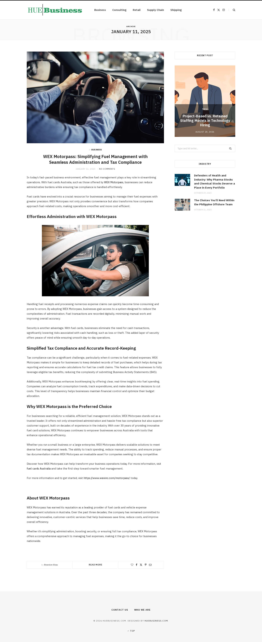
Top (132, 630)
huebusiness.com (156, 620)
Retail (137, 10)
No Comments (107, 169)
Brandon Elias (51, 564)
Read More (95, 564)
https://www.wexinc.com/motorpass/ (107, 478)
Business (100, 10)
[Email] (150, 565)
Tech (205, 109)
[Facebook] (136, 565)
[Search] (232, 10)
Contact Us (119, 609)
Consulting (119, 10)
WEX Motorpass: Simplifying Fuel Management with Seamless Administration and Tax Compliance (95, 159)
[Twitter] (141, 565)
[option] (205, 101)
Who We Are (142, 609)
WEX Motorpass (113, 182)
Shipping (176, 10)
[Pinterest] (146, 565)
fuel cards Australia (39, 468)
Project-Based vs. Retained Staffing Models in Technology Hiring (205, 120)
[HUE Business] (55, 10)
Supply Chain (155, 10)
